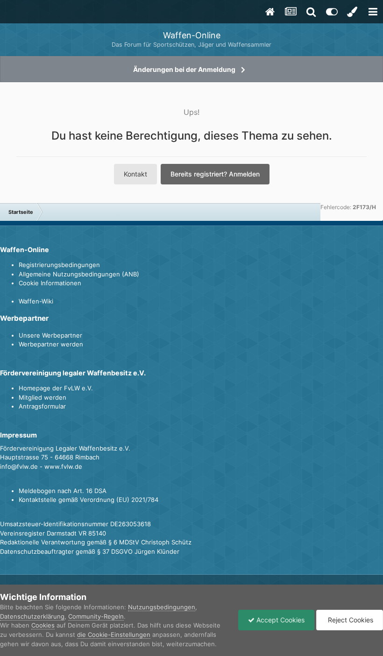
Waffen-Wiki (36, 301)
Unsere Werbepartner (50, 335)
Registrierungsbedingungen (59, 264)
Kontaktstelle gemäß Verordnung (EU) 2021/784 (88, 499)
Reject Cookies (349, 620)
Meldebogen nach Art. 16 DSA (62, 490)
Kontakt (135, 174)
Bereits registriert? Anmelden (215, 174)
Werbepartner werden (51, 344)
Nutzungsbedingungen (161, 607)
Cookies (43, 625)
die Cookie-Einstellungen (113, 634)
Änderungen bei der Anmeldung (184, 69)
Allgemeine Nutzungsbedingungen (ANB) (79, 274)
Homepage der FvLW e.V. (56, 388)
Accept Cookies (280, 620)
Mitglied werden (42, 397)
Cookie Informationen (50, 283)
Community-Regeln (96, 616)
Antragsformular (42, 406)
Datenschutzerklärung (32, 616)
